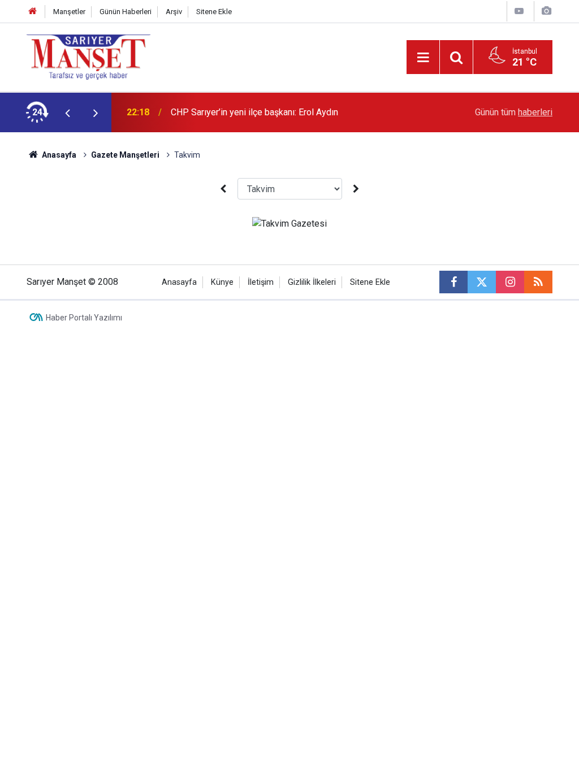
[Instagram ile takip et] (510, 282)
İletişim (261, 282)
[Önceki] (223, 189)
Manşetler (69, 11)
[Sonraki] (356, 189)
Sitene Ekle (214, 11)
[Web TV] (519, 11)
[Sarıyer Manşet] (88, 56)
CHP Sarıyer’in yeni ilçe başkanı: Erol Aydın (254, 112)
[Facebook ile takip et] (453, 282)
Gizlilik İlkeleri (312, 282)
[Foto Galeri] (546, 11)
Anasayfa (58, 154)
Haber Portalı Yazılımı (84, 317)
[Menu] (423, 57)
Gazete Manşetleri (125, 154)
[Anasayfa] (33, 11)
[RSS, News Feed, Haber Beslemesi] (538, 282)
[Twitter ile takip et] (482, 282)
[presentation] (67, 112)
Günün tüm (513, 112)
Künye (222, 282)
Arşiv (174, 11)
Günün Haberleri (126, 11)
